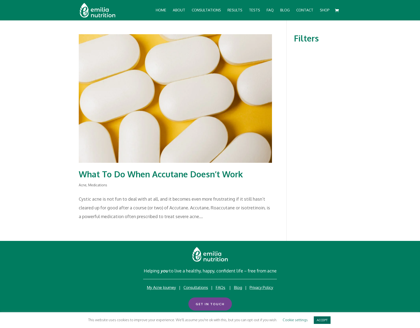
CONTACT (304, 10)
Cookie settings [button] (295, 320)
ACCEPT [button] (322, 320)
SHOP (325, 10)
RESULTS (235, 10)
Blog (238, 287)
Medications (97, 185)
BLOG (285, 10)
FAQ (270, 10)
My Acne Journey (161, 287)
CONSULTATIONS (206, 10)
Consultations (196, 287)
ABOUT (179, 10)
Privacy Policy (261, 287)
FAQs (220, 287)
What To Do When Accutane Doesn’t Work (161, 174)
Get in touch (210, 304)
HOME (161, 10)
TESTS (254, 10)
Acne (83, 185)
